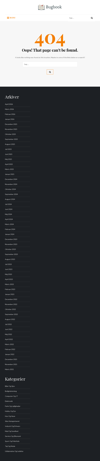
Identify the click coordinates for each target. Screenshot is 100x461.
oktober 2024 (10, 189)
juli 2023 (8, 264)
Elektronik (9, 401)
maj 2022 (8, 334)
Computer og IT (11, 396)
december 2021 (11, 359)
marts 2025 (9, 169)
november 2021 (11, 364)
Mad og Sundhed (11, 431)
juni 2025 (8, 154)
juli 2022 (8, 324)
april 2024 (9, 219)
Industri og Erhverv (12, 426)
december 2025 (11, 124)
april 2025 (9, 164)
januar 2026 (9, 119)
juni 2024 (8, 209)
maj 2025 (8, 159)
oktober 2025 (10, 134)
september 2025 (11, 139)
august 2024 (10, 199)
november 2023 (11, 244)
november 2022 (11, 304)
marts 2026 (9, 109)
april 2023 (9, 279)
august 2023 (10, 259)
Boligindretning (11, 391)
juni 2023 (8, 269)
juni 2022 (8, 329)
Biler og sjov (10, 386)
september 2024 (11, 194)
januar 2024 (9, 234)
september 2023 (11, 254)
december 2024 (11, 179)
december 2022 (11, 299)
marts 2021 (9, 369)
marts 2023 (9, 284)
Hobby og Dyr (10, 411)
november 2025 (11, 129)
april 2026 (9, 104)
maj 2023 (8, 274)
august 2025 (10, 144)
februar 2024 (10, 229)
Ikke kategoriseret (12, 421)
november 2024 (11, 184)
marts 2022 (9, 344)
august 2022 (10, 319)
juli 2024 (8, 204)
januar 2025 (9, 174)
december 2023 (11, 239)
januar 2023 (9, 294)
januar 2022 (9, 354)
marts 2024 (9, 224)
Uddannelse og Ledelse (14, 451)
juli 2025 (8, 149)
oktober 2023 (10, 249)
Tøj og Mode (10, 446)
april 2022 (9, 339)
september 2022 (11, 314)
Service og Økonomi (13, 436)
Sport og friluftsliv (12, 441)
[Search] (92, 18)
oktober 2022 (10, 309)
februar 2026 (10, 114)
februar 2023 (10, 289)
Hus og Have (10, 416)
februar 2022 (10, 349)
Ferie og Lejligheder (12, 406)
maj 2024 (8, 214)
